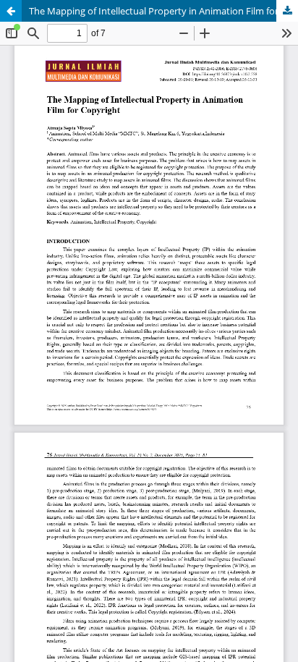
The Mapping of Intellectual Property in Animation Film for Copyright (163, 10)
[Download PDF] (287, 11)
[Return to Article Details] (11, 11)
